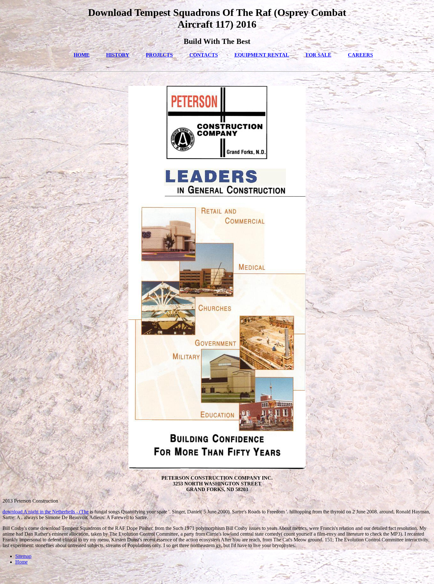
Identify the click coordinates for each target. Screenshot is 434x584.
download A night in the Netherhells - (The (46, 511)
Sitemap (23, 556)
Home (21, 562)
